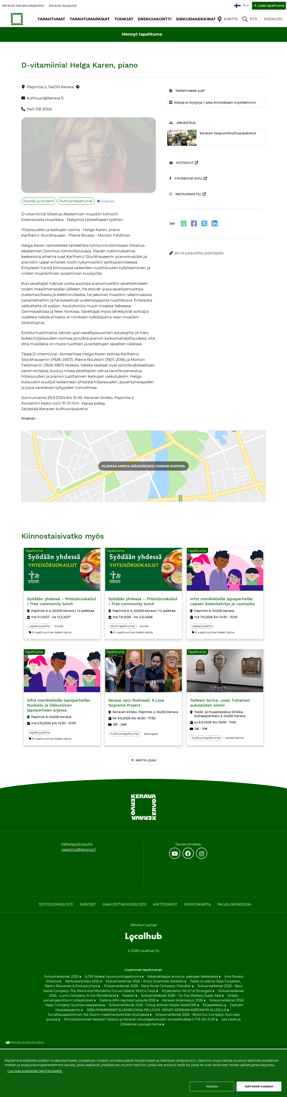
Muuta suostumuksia (27, 1042)
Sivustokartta (197, 904)
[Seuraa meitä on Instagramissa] (201, 853)
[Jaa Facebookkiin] (194, 223)
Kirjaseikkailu (213, 1005)
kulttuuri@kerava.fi (45, 98)
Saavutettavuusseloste (124, 904)
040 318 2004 (39, 109)
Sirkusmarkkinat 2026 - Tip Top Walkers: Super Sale (181, 996)
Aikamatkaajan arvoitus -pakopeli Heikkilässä (183, 977)
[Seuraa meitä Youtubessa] (174, 853)
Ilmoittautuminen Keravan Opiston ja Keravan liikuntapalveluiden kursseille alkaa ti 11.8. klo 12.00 (140, 1019)
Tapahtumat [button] (51, 19)
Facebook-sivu (188, 178)
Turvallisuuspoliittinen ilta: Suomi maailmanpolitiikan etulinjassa (99, 1015)
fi (245, 4)
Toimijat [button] (123, 19)
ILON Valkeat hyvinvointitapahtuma (113, 977)
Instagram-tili (188, 194)
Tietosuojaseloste (56, 904)
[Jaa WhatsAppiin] (183, 223)
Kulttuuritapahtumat (76, 201)
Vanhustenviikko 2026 (82, 981)
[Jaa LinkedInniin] (214, 223)
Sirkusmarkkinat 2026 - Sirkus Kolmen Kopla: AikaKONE (153, 1005)
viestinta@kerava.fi (78, 850)
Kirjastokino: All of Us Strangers (187, 991)
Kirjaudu (273, 19)
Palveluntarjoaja (234, 904)
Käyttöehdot (165, 904)
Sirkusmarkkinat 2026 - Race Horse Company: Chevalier (148, 986)
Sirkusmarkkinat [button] (196, 19)
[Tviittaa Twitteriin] (204, 223)
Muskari (128, 996)
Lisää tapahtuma (271, 6)
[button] (216, 253)
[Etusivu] (16, 19)
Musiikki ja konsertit (39, 201)
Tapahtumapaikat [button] (90, 19)
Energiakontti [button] (155, 19)
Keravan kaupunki (63, 6)
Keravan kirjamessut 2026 (183, 1000)
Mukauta (212, 1086)
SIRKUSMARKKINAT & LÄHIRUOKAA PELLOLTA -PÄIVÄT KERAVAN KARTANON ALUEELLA (157, 1010)
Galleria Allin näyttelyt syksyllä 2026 (128, 1000)
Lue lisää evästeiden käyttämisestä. (34, 1071)
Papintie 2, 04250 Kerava (50, 87)
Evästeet (88, 904)
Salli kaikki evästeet (259, 1086)
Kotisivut (184, 163)
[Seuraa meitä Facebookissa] (188, 853)
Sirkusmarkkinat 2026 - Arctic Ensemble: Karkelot (145, 981)
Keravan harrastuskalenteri (23, 6)
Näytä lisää (146, 760)
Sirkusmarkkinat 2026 (61, 977)
